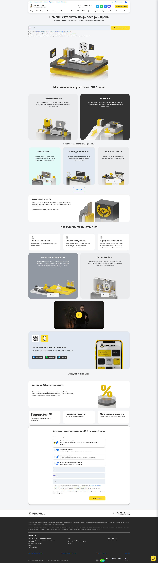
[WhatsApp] (101, 6)
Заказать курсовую (113, 181)
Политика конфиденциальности (69, 553)
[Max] (109, 6)
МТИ (72, 11)
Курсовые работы (107, 11)
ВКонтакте (39, 357)
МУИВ (83, 11)
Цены (48, 11)
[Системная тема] (112, 2)
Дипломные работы (94, 11)
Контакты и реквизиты (101, 553)
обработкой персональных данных (44, 31)
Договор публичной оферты (35, 553)
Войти (105, 295)
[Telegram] (97, 6)
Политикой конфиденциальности (63, 31)
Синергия (55, 11)
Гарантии (51, 2)
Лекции (46, 2)
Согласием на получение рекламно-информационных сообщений (77, 489)
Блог (31, 2)
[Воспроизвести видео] (79, 315)
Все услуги (79, 189)
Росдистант (64, 11)
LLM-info (127, 553)
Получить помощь (97, 498)
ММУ (77, 11)
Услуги (42, 11)
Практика (119, 11)
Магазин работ (38, 2)
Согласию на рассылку (70, 33)
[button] (30, 28)
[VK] (105, 6)
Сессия (126, 11)
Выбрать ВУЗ (34, 11)
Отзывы (58, 2)
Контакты (64, 2)
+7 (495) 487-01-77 (112, 540)
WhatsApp (51, 357)
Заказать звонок (121, 6)
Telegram (63, 357)
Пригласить (53, 295)
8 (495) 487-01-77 (86, 5)
